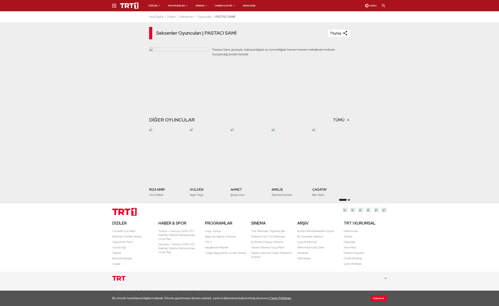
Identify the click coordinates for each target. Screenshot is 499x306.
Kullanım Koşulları (354, 253)
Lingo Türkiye (213, 231)
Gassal (116, 263)
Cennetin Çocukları (123, 231)
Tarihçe (348, 236)
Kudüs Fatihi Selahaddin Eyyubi (315, 231)
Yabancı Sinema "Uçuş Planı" (268, 247)
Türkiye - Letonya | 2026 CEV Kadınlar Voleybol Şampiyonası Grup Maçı (176, 235)
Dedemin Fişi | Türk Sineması (268, 236)
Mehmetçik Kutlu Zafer (311, 247)
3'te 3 (208, 242)
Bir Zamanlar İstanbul (310, 236)
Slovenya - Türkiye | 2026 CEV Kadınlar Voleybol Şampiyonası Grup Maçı (176, 248)
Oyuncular (204, 17)
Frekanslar (350, 242)
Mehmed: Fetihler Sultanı (127, 236)
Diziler (171, 17)
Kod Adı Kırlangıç (122, 258)
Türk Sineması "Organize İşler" (268, 231)
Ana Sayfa (156, 17)
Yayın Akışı (350, 247)
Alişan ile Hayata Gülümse (220, 236)
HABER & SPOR (172, 223)
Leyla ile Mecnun (307, 242)
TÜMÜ (338, 120)
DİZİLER (119, 223)
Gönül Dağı (119, 247)
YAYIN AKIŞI (249, 5)
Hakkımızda (351, 231)
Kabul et (378, 298)
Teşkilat (116, 253)
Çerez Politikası (280, 298)
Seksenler (186, 17)
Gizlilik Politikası (353, 258)
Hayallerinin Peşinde (216, 247)
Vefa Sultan (304, 258)
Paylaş (335, 33)
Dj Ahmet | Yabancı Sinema (267, 242)
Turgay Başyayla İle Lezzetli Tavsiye (225, 253)
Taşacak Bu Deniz (122, 242)
